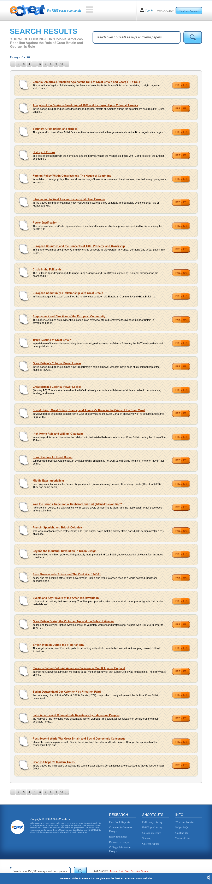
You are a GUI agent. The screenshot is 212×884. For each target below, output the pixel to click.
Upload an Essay (151, 833)
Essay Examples (118, 836)
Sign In (149, 10)
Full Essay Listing (152, 822)
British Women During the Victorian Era (58, 644)
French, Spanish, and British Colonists (58, 527)
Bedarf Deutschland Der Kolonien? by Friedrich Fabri (67, 691)
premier (181, 85)
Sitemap (146, 838)
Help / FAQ (181, 827)
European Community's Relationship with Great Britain (68, 293)
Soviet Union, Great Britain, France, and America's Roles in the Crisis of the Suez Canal (89, 410)
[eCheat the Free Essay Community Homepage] (46, 10)
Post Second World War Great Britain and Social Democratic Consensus (79, 738)
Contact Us (181, 833)
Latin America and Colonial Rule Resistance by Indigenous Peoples (76, 715)
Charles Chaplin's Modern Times (54, 762)
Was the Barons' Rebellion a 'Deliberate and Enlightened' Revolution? (77, 504)
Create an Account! (189, 11)
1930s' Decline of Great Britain (52, 339)
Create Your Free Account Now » (129, 871)
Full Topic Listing (152, 827)
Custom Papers (150, 843)
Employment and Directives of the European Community (69, 316)
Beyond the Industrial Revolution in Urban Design (64, 551)
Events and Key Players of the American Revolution (66, 597)
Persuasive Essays (119, 842)
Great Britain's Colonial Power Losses (57, 363)
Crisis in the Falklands (47, 269)
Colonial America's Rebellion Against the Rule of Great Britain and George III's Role (86, 81)
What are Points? (184, 822)
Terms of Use (182, 838)
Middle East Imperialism (48, 480)
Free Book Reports (119, 822)
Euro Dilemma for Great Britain (52, 457)
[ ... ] (67, 64)
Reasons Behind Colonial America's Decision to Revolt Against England (79, 668)
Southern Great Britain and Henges (55, 128)
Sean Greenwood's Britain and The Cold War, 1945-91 (67, 574)
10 (61, 64)
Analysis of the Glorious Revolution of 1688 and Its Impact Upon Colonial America (85, 105)
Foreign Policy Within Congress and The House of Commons (72, 175)
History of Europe (44, 152)
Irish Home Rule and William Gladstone (58, 433)
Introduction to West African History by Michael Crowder (69, 199)
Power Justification (45, 222)
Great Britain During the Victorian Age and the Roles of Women (73, 621)
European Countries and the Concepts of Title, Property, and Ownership (79, 246)
